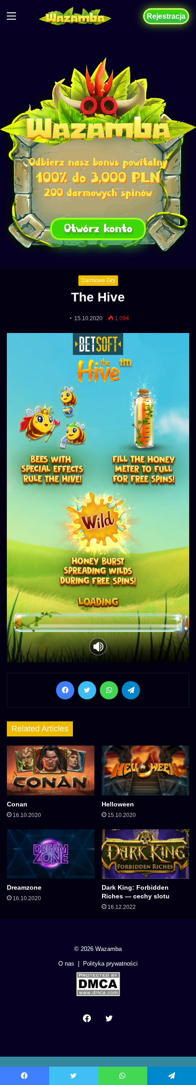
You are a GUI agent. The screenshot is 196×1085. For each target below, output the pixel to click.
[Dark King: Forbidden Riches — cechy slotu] (145, 854)
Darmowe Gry (98, 280)
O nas (66, 963)
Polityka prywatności (110, 963)
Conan (17, 804)
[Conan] (50, 770)
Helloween (118, 804)
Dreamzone (24, 887)
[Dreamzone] (50, 854)
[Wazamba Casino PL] (98, 154)
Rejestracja (166, 16)
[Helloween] (145, 770)
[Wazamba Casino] (75, 16)
